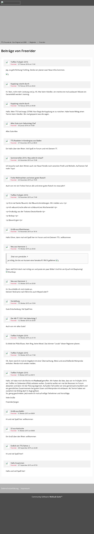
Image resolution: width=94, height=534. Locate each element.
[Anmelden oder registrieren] (85, 3)
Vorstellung (15, 301)
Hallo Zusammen (17, 463)
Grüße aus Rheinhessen (20, 229)
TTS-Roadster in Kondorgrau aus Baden (26, 140)
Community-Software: (47, 497)
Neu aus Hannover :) (19, 246)
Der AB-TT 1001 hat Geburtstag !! (24, 318)
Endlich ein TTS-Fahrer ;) (20, 446)
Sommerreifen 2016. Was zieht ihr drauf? (27, 158)
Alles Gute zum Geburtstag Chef (23, 123)
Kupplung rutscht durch (20, 84)
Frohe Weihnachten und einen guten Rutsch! (28, 178)
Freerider (14, 64)
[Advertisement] (47, 24)
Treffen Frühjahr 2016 (19, 62)
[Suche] (79, 3)
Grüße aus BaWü (17, 411)
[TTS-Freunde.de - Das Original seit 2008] (11, 3)
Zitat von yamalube (18, 256)
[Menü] (91, 3)
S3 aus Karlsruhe (17, 428)
